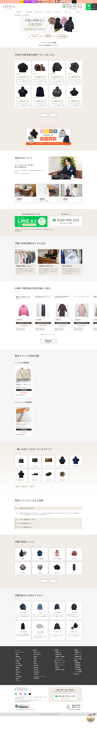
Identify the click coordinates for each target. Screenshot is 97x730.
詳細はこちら (23, 76)
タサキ (32, 486)
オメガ (17, 486)
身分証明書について (19, 230)
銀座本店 (35, 656)
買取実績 (57, 667)
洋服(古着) (20, 319)
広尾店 (35, 663)
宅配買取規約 (77, 667)
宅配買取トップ (78, 652)
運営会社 (17, 678)
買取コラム (18, 669)
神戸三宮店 (36, 674)
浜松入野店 (36, 669)
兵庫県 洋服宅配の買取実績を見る (48, 341)
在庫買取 (17, 667)
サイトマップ (18, 680)
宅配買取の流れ (78, 656)
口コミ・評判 (18, 658)
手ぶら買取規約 (78, 669)
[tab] (42, 334)
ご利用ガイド (18, 672)
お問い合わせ (76, 673)
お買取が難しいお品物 (59, 669)
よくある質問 (18, 676)
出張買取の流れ (58, 654)
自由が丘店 (36, 665)
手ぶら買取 (18, 663)
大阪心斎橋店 (36, 672)
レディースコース (58, 658)
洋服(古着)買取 (17, 15)
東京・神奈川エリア (38, 654)
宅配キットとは (78, 654)
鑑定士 (17, 654)
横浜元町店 (36, 667)
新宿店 (35, 658)
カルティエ (25, 486)
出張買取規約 (77, 665)
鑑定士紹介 (18, 656)
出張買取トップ (58, 652)
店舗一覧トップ (37, 652)
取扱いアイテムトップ (59, 665)
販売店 (17, 674)
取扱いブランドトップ (59, 662)
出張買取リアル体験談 (59, 656)
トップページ (17, 650)
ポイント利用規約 (78, 671)
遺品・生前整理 (19, 665)
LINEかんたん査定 (78, 658)
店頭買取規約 (77, 662)
